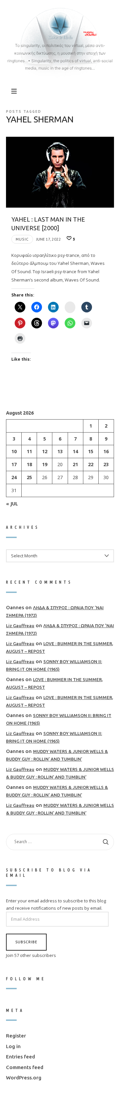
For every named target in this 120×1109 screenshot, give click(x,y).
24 (14, 477)
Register (16, 1035)
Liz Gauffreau (20, 625)
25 (29, 477)
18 (29, 464)
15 (90, 451)
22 (90, 464)
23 (106, 464)
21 (75, 464)
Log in (13, 1046)
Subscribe (26, 941)
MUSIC (22, 239)
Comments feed (24, 1067)
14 (75, 451)
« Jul (12, 503)
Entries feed (20, 1056)
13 (60, 451)
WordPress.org (23, 1077)
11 (29, 451)
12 (44, 451)
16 (106, 451)
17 (14, 464)
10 (14, 451)
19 (44, 464)
